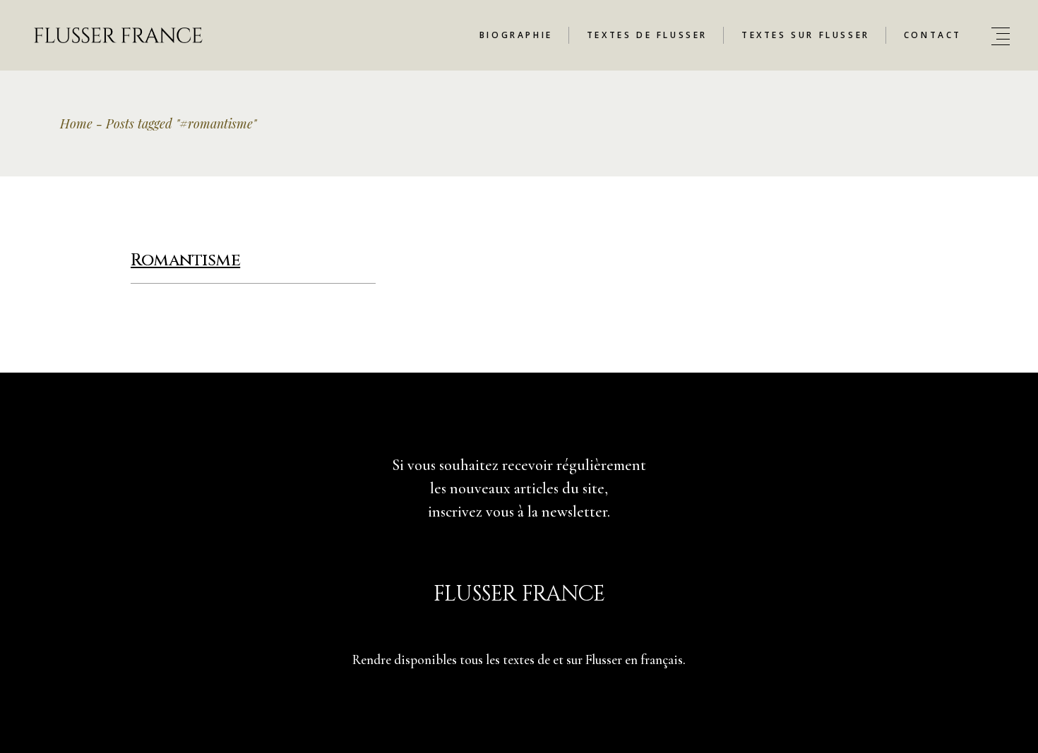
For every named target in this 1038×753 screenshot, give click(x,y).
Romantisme (185, 260)
